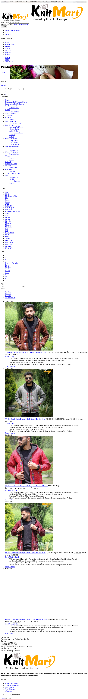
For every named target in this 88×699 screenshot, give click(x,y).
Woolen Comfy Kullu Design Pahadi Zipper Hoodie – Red (23, 109)
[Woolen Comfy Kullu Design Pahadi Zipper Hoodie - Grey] (44, 54)
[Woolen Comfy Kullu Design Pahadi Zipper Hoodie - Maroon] (73, 54)
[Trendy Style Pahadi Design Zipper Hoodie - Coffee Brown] (14, 54)
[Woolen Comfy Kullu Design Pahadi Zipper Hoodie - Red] (14, 92)
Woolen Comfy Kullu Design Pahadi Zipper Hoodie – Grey (53, 71)
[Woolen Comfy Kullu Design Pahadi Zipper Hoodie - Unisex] (44, 92)
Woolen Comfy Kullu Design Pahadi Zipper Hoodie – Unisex (54, 109)
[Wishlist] (25, 44)
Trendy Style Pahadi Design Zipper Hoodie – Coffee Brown (24, 71)
